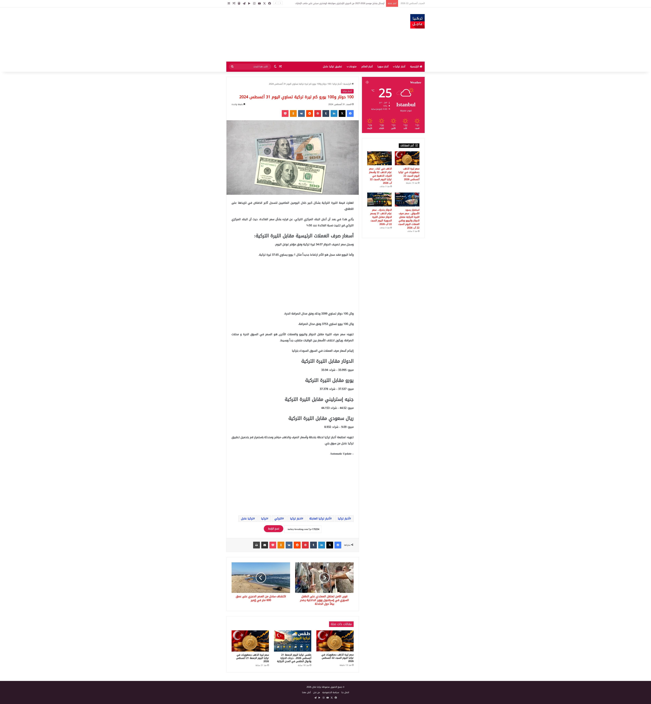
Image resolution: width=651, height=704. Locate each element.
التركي (278, 518)
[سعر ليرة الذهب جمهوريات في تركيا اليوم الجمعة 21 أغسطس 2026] (250, 640)
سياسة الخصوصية (330, 692)
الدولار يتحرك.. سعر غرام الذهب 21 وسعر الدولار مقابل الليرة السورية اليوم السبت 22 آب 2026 (381, 217)
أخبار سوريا (382, 66)
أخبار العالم (367, 66)
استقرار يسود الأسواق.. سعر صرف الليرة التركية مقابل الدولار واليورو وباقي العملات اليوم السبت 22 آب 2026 (408, 219)
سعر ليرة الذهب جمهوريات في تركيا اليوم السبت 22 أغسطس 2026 (337, 657)
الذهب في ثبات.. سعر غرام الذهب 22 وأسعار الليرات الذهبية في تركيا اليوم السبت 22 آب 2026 (380, 175)
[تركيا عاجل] (417, 21)
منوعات (353, 66)
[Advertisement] (291, 34)
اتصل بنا (345, 692)
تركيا (264, 518)
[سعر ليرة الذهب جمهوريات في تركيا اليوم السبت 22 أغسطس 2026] (335, 640)
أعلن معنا (306, 692)
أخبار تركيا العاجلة (319, 518)
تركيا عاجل (247, 518)
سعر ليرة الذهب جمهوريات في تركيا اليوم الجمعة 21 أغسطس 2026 (252, 658)
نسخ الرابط (273, 528)
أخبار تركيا (400, 66)
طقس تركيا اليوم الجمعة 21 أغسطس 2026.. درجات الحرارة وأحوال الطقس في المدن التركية (294, 658)
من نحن (316, 692)
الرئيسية (415, 66)
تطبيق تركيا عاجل (332, 66)
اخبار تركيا (296, 518)
